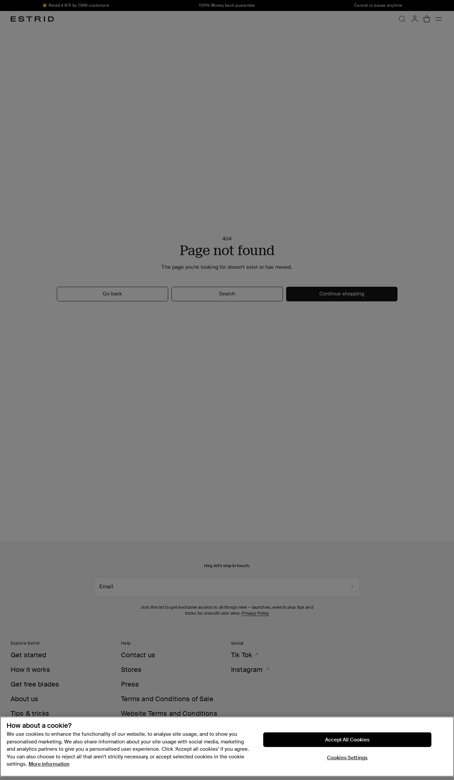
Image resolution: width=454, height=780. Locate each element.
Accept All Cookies (347, 739)
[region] (227, 746)
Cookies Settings (347, 757)
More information (49, 764)
